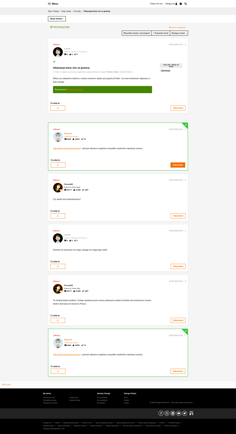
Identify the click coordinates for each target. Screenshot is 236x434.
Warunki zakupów (96, 426)
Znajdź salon (73, 397)
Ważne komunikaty (63, 426)
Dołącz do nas (156, 4)
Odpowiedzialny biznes (71, 423)
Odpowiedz (178, 108)
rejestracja (165, 71)
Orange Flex (47, 423)
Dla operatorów (102, 397)
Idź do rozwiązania (178, 27)
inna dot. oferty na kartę (171, 65)
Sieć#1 (57, 423)
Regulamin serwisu (80, 426)
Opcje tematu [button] (56, 19)
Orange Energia (48, 426)
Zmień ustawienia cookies (104, 423)
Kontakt (126, 400)
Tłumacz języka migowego (147, 423)
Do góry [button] (8, 384)
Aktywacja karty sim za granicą (71, 67)
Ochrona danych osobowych (132, 426)
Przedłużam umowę (49, 400)
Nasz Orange (53, 11)
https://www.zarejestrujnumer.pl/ (67, 148)
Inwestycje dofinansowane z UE (53, 429)
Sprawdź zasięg (74, 400)
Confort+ (162, 423)
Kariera (126, 403)
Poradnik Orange (174, 423)
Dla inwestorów (102, 400)
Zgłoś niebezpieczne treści (125, 423)
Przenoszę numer (49, 397)
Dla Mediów (101, 403)
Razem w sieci (87, 423)
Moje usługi (66, 11)
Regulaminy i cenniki (50, 403)
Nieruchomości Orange (153, 426)
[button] (185, 44)
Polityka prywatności (112, 426)
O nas (126, 397)
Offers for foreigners (171, 426)
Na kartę (77, 11)
